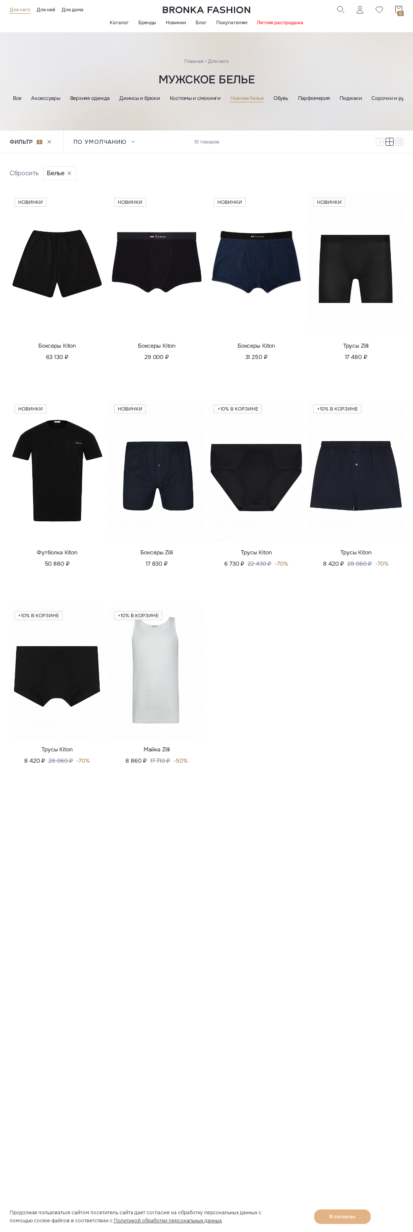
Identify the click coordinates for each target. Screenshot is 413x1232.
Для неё (46, 9)
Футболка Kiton (57, 552)
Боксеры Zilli (156, 552)
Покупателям (231, 22)
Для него (20, 9)
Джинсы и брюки (139, 98)
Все (17, 98)
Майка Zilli (157, 749)
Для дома (72, 9)
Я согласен (342, 1216)
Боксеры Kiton (57, 345)
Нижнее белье (247, 98)
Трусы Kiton (256, 552)
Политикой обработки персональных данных (168, 1220)
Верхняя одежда (90, 98)
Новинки (176, 22)
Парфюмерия (314, 98)
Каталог (119, 22)
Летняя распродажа (280, 22)
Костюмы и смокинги (195, 98)
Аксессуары (45, 98)
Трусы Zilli (356, 345)
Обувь (280, 98)
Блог (201, 22)
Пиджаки (351, 98)
